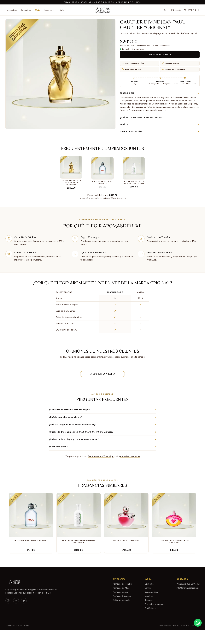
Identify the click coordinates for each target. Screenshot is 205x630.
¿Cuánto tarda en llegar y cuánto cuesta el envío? (102, 439)
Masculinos (12, 10)
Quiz (37, 10)
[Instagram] (8, 600)
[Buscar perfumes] (165, 10)
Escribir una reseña (104, 374)
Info (62, 10)
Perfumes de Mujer (121, 588)
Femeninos (26, 10)
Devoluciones (165, 625)
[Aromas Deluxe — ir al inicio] (102, 10)
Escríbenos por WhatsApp (101, 456)
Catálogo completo (121, 600)
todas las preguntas (130, 456)
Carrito (148, 588)
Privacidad (185, 625)
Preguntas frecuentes (155, 604)
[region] (102, 311)
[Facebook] (16, 600)
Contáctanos (150, 608)
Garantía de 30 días (160, 131)
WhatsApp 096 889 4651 (188, 584)
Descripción (160, 93)
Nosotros (149, 596)
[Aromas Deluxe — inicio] (32, 581)
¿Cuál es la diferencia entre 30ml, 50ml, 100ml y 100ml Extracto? (102, 432)
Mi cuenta (176, 10)
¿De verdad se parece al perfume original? (102, 409)
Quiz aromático (151, 592)
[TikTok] (24, 600)
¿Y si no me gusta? (102, 446)
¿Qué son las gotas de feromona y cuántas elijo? (102, 424)
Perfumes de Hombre (122, 584)
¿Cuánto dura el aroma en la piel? (102, 417)
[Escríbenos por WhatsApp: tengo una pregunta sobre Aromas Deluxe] (198, 623)
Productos (49, 10)
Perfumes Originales (122, 596)
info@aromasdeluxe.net (187, 588)
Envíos (160, 124)
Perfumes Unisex (120, 592)
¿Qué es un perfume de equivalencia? (160, 118)
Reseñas (149, 600)
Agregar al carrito (160, 55)
